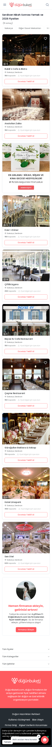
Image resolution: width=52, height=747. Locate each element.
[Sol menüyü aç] (4, 4)
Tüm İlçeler (7, 649)
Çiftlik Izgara (11, 284)
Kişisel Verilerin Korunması (33, 725)
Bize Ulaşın (38, 719)
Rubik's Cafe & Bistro (16, 69)
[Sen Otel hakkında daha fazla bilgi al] (26, 537)
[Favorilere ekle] (45, 38)
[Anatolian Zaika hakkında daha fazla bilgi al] (26, 104)
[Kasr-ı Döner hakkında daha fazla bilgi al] (26, 211)
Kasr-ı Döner (11, 230)
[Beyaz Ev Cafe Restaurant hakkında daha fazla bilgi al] (26, 320)
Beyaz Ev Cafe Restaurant (19, 339)
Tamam (7, 742)
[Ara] (47, 4)
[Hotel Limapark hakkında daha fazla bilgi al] (26, 483)
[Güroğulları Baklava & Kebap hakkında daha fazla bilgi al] (26, 428)
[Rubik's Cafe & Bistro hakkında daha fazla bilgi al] (26, 50)
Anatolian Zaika (13, 123)
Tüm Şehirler (8, 663)
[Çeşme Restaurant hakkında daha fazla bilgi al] (26, 374)
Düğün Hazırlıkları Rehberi (26, 714)
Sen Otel (9, 557)
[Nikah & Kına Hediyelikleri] (26, 168)
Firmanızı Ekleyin (26, 629)
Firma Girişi (11, 725)
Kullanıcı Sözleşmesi (19, 719)
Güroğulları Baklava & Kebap (20, 448)
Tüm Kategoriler (10, 656)
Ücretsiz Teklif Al (26, 81)
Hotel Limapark (13, 502)
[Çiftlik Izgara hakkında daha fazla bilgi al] (26, 265)
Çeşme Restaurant (15, 393)
